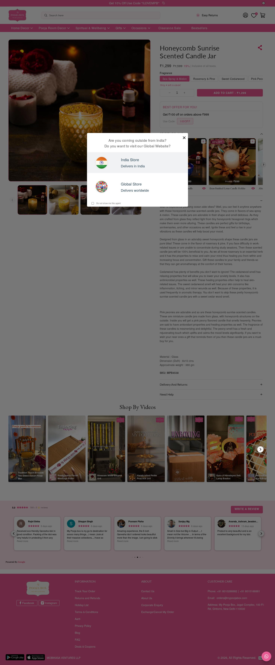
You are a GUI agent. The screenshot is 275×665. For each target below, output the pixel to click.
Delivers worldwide (135, 190)
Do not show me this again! (108, 203)
